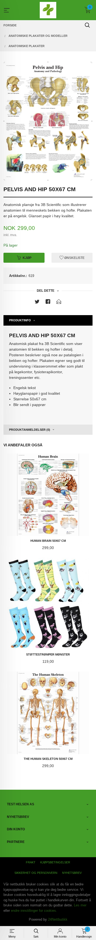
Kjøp (27, 258)
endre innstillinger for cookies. (34, 911)
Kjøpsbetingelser (55, 862)
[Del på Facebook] (48, 302)
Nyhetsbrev (72, 872)
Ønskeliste (74, 258)
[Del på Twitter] (37, 302)
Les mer (80, 905)
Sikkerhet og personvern (35, 872)
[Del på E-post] (59, 302)
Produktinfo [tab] (20, 320)
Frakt (30, 862)
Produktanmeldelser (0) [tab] (29, 429)
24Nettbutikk (57, 919)
